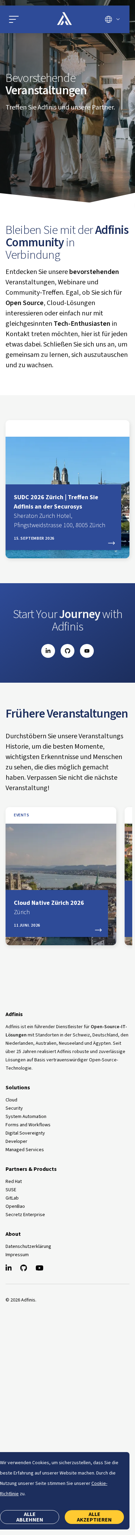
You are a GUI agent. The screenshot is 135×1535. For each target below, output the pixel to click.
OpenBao (15, 1206)
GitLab (12, 1198)
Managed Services (25, 1149)
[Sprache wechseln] (112, 19)
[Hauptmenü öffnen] (25, 19)
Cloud (11, 1100)
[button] (14, 19)
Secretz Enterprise (25, 1214)
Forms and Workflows (28, 1124)
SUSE (11, 1189)
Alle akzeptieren (94, 1517)
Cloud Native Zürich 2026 (49, 908)
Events (21, 815)
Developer (16, 1141)
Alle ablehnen (29, 1517)
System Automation (26, 1116)
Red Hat (14, 1181)
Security (14, 1108)
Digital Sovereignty (25, 1133)
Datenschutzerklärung (28, 1246)
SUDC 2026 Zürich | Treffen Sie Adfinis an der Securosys (59, 511)
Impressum (17, 1254)
